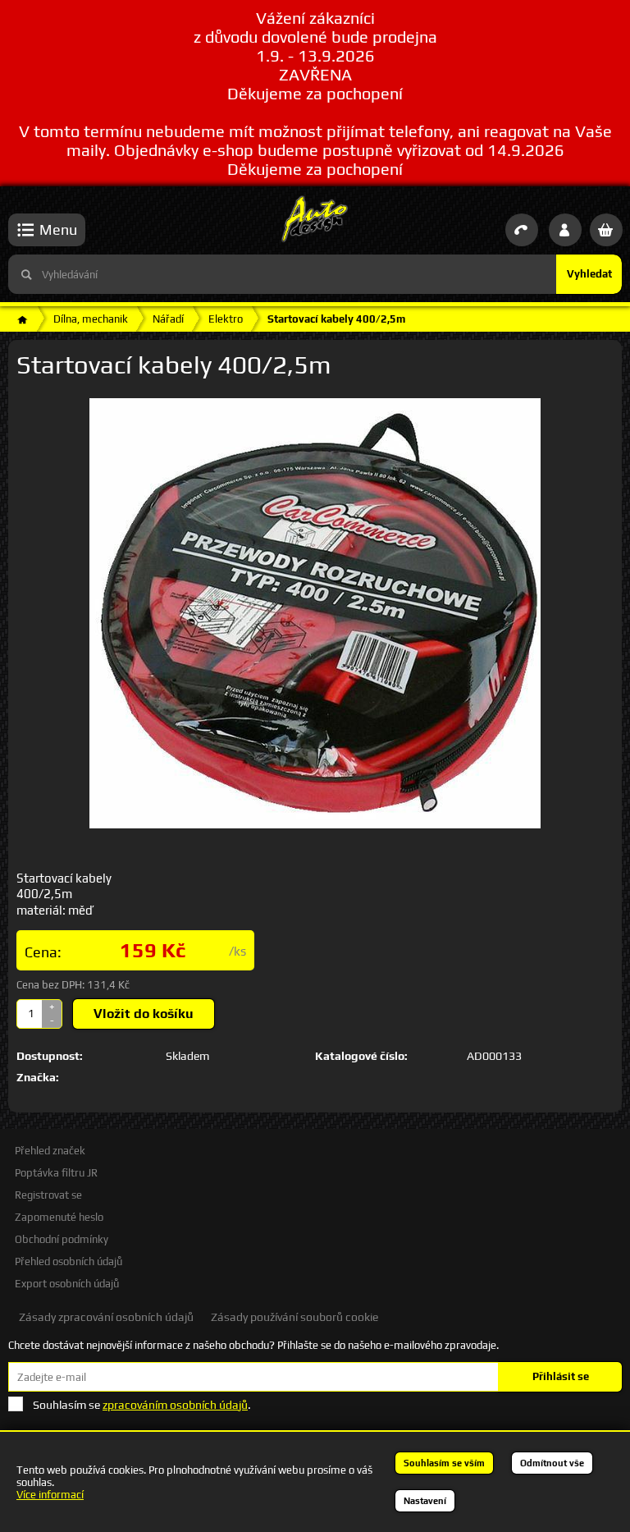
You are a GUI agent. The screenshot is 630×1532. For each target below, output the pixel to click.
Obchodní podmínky (61, 1239)
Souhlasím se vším (444, 1463)
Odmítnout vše (552, 1463)
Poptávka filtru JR (56, 1173)
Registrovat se (48, 1195)
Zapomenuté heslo (59, 1217)
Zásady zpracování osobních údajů (106, 1316)
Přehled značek (50, 1150)
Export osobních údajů (67, 1283)
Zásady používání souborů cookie (294, 1316)
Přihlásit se (560, 1376)
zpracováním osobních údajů (175, 1404)
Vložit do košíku (144, 1013)
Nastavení (425, 1501)
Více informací (50, 1494)
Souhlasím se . (142, 1404)
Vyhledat (589, 274)
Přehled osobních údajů (68, 1261)
